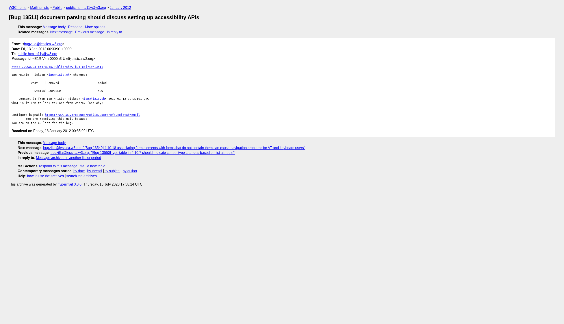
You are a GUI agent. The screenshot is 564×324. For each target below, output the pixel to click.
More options (95, 27)
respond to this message (58, 166)
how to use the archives (45, 176)
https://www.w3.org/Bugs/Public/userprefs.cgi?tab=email (92, 114)
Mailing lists (39, 7)
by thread (94, 171)
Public (57, 7)
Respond (75, 27)
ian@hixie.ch (59, 74)
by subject (112, 171)
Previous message (89, 32)
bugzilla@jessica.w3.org (43, 44)
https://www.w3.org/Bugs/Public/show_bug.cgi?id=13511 (57, 66)
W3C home (17, 7)
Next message (61, 32)
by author (130, 171)
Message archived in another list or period (68, 158)
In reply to (114, 32)
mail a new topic (92, 166)
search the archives (81, 176)
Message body (54, 27)
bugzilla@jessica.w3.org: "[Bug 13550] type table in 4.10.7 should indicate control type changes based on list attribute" (142, 153)
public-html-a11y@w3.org (86, 7)
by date (79, 171)
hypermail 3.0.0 (70, 184)
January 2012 (120, 7)
